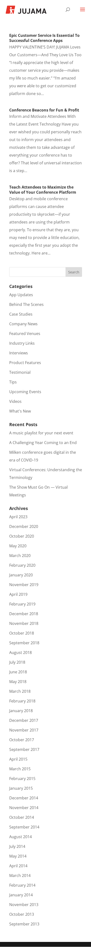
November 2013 (23, 904)
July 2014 (17, 846)
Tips (13, 382)
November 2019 (23, 584)
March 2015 (20, 769)
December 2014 (23, 798)
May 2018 (17, 681)
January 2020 (21, 575)
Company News (23, 323)
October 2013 (21, 914)
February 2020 (22, 565)
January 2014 (21, 895)
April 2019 (18, 594)
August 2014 (20, 836)
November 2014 (23, 807)
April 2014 (18, 865)
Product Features (25, 362)
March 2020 (20, 555)
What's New (20, 411)
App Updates (21, 294)
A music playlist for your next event (41, 433)
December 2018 (23, 613)
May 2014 (17, 856)
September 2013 (24, 924)
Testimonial (20, 372)
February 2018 (22, 701)
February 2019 (22, 604)
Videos (15, 401)
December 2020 (23, 526)
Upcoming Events (25, 391)
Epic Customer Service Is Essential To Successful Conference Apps (44, 38)
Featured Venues (24, 333)
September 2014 (24, 827)
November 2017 (23, 730)
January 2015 (21, 788)
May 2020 (17, 546)
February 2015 (22, 778)
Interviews (18, 353)
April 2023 (18, 516)
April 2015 (18, 759)
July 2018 (17, 662)
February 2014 (22, 885)
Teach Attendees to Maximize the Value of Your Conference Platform (42, 189)
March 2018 (20, 691)
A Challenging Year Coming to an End (43, 442)
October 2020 (21, 536)
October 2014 (21, 817)
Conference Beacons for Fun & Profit (44, 110)
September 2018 (24, 642)
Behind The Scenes (26, 304)
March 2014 (20, 875)
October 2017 (21, 739)
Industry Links (22, 343)
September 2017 (24, 749)
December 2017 (23, 720)
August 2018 (20, 652)
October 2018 (21, 633)
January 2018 (21, 710)
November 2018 (23, 623)
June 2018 (18, 672)
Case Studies (21, 314)
